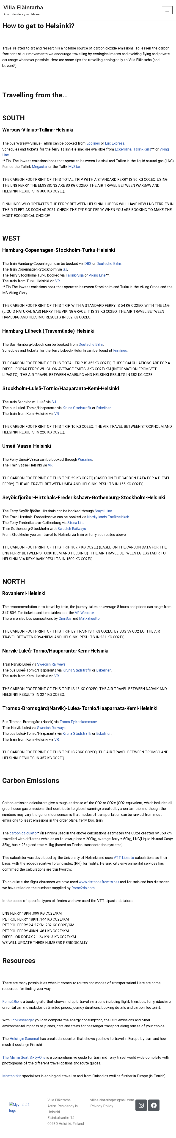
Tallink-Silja (142, 149)
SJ (64, 269)
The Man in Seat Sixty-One (24, 1057)
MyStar (74, 167)
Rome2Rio (10, 1001)
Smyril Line (103, 511)
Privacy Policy (101, 1106)
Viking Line (97, 275)
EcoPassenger (22, 1020)
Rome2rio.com (83, 888)
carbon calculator (24, 833)
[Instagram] (141, 1105)
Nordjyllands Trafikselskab (107, 517)
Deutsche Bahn (108, 263)
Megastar (39, 167)
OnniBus (65, 618)
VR (57, 281)
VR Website (84, 613)
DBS (87, 263)
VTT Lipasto (123, 858)
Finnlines (119, 350)
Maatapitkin (11, 1076)
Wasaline (85, 459)
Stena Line (76, 523)
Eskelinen (103, 408)
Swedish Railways (72, 528)
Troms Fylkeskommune (78, 722)
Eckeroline (123, 149)
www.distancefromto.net (99, 882)
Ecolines (93, 143)
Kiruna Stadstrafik (77, 408)
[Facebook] (154, 1105)
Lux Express (114, 143)
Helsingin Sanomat (24, 1039)
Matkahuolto (89, 618)
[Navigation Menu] (167, 10)
